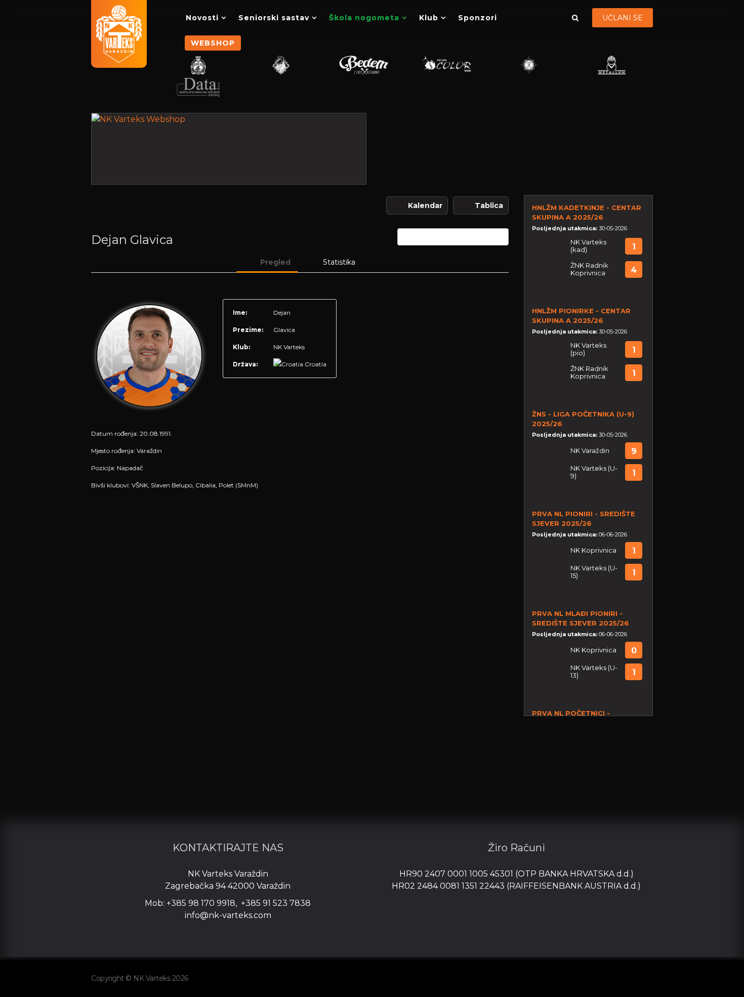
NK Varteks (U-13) (593, 671)
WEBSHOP (213, 43)
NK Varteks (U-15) (593, 571)
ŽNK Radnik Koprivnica (589, 269)
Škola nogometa (364, 17)
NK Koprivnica (593, 550)
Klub (428, 17)
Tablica (489, 205)
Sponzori (477, 17)
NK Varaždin (589, 450)
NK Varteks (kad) (588, 246)
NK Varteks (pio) (588, 349)
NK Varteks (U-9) (593, 472)
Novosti (202, 17)
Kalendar (425, 205)
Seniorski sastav (273, 17)
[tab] (267, 262)
